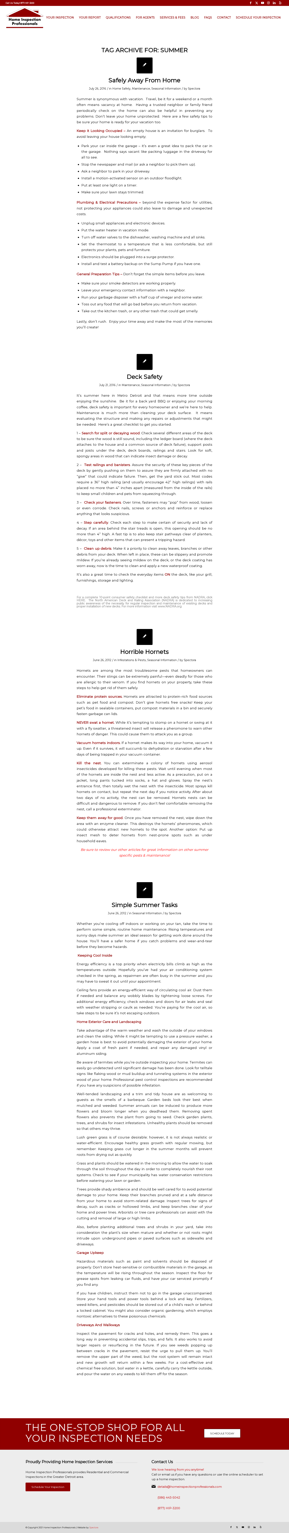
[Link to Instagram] (268, 3)
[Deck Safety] (145, 362)
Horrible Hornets (144, 651)
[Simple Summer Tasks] (145, 890)
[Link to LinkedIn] (274, 3)
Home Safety (121, 88)
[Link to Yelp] (280, 3)
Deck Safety (144, 376)
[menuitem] (20, 3)
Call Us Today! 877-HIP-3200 (20, 3)
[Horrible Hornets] (145, 637)
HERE (81, 600)
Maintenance (141, 88)
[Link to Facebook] (251, 3)
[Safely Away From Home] (145, 65)
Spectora (194, 88)
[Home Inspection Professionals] (25, 17)
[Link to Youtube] (262, 3)
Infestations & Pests (131, 660)
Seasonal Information (166, 88)
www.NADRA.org (170, 606)
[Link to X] (257, 3)
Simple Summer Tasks (145, 905)
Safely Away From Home (144, 80)
